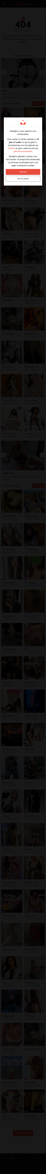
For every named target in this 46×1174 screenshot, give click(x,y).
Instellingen (23, 179)
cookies (11, 148)
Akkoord (23, 172)
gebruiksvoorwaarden (22, 151)
